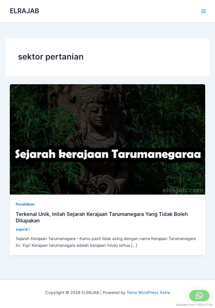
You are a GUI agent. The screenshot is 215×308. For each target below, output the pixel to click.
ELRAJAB (24, 11)
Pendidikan (25, 204)
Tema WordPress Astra (148, 292)
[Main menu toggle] (203, 11)
